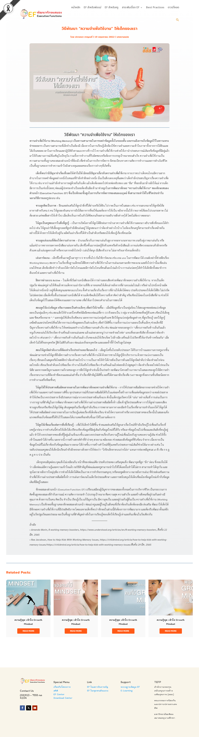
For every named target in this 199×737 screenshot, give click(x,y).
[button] (177, 19)
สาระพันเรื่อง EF (130, 7)
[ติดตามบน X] (28, 707)
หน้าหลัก (75, 7)
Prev (7, 600)
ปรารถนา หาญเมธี (84, 37)
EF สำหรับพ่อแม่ (92, 7)
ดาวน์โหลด (173, 7)
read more (28, 631)
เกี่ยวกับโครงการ (62, 686)
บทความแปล (123, 37)
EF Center (59, 694)
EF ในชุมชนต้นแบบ (97, 690)
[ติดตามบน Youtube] (34, 707)
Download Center (62, 697)
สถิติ (55, 690)
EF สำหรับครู (111, 7)
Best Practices (155, 7)
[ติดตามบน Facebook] (22, 707)
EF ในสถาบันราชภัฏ (97, 686)
